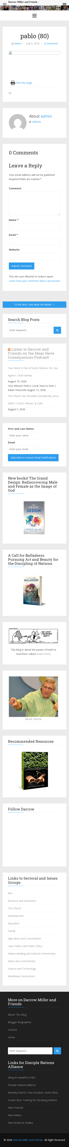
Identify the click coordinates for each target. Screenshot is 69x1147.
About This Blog (17, 1014)
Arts (10, 893)
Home (11, 1037)
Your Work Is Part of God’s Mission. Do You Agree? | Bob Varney (33, 371)
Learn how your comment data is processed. (34, 280)
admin (18, 43)
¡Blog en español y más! (21, 1077)
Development (16, 915)
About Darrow (33, 719)
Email (13, 235)
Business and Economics (22, 900)
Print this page (23, 82)
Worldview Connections (21, 976)
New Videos (15, 1115)
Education (13, 923)
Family (11, 931)
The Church (14, 908)
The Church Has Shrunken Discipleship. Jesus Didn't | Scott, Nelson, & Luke (33, 399)
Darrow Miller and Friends (27, 1140)
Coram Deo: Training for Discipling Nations (32, 1100)
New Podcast (15, 1107)
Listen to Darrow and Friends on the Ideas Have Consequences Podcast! (31, 353)
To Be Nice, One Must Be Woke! (33, 304)
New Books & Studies (20, 1122)
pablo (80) (34, 36)
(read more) (44, 654)
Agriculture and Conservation (24, 938)
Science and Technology (22, 968)
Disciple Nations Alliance (22, 1085)
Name (14, 220)
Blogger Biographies (19, 1022)
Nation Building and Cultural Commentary (32, 953)
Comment (15, 188)
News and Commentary (21, 961)
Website (36, 121)
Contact (12, 1029)
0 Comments (51, 43)
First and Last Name (21, 428)
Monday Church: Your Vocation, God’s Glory (33, 1092)
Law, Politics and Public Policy (25, 946)
